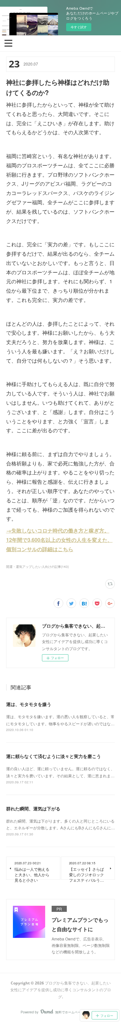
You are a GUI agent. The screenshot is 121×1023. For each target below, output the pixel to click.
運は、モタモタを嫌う (28, 704)
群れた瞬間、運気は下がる (33, 808)
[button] (8, 43)
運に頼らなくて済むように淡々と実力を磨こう (53, 756)
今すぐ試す (79, 27)
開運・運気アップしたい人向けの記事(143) (37, 566)
